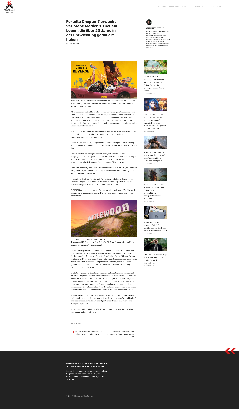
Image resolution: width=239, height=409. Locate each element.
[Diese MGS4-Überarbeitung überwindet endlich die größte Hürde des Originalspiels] (155, 250)
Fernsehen (162, 7)
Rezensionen (174, 7)
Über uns (221, 7)
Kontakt (231, 7)
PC (207, 7)
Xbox (212, 7)
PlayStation (198, 7)
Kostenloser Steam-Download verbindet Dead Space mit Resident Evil (120, 334)
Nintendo (186, 7)
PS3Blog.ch (76, 396)
